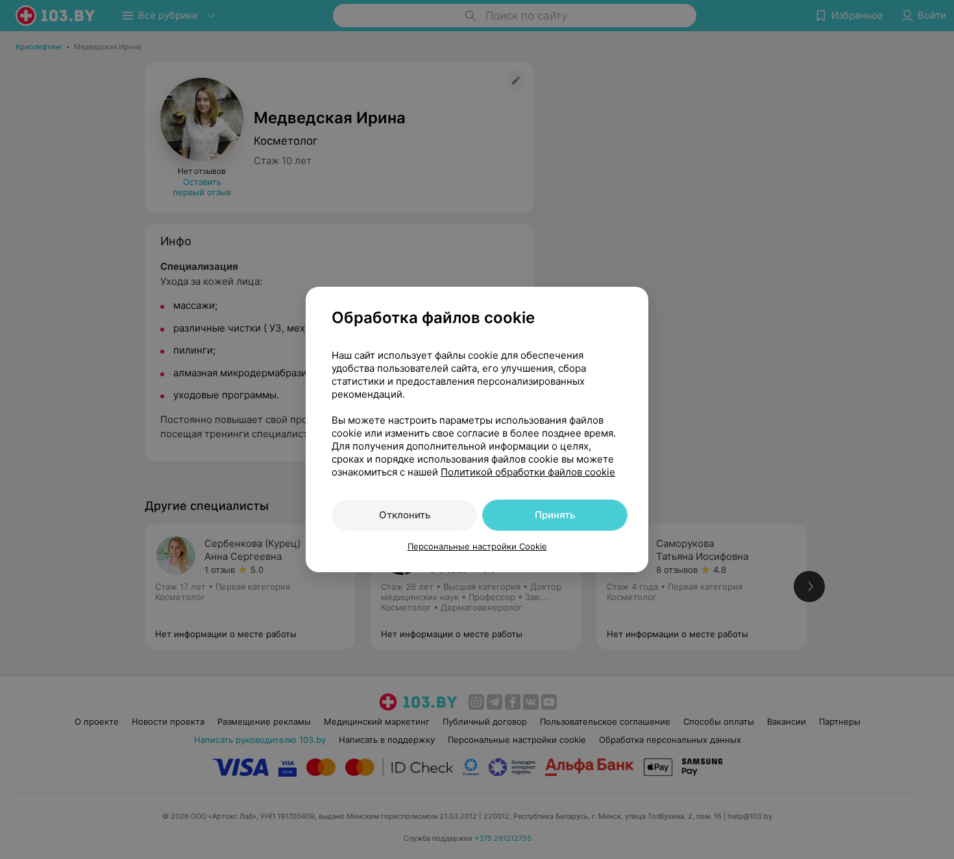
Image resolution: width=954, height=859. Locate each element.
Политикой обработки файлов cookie (528, 472)
